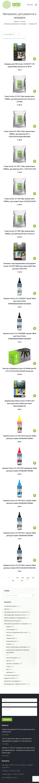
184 (28, 578)
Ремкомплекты (11, 641)
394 (22, 580)
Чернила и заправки (12, 663)
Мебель (6, 609)
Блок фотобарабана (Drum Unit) (16, 632)
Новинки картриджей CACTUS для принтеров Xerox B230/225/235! (18, 730)
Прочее (8, 661)
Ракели (8, 635)
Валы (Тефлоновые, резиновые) (16, 647)
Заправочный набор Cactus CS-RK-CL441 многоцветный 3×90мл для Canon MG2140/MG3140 (19, 403)
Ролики (8, 644)
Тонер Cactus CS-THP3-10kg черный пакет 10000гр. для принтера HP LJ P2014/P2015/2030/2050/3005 (19, 134)
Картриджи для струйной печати (14, 684)
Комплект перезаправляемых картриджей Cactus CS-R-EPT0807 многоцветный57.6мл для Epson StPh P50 (19, 266)
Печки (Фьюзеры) (11, 658)
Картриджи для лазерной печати (14, 615)
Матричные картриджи (11, 681)
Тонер (8, 666)
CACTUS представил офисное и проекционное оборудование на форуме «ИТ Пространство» (17, 740)
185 (33, 578)
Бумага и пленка (9, 678)
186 (13, 580)
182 (17, 578)
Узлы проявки (10, 629)
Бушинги (9, 626)
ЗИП (7, 669)
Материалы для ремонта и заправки (16, 624)
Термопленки (10, 638)
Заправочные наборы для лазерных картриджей (17, 651)
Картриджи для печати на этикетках (16, 612)
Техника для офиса (10, 606)
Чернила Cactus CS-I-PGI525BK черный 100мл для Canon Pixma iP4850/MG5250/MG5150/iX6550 (19, 336)
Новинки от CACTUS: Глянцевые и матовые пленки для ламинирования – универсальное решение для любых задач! (18, 750)
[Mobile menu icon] (36, 5)
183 (22, 578)
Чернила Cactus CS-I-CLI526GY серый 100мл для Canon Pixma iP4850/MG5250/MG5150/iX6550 (19, 301)
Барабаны (9, 672)
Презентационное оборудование (15, 618)
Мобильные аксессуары (12, 621)
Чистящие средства (10, 675)
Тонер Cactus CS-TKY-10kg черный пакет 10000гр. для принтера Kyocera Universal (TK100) (19, 99)
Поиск (33, 595)
